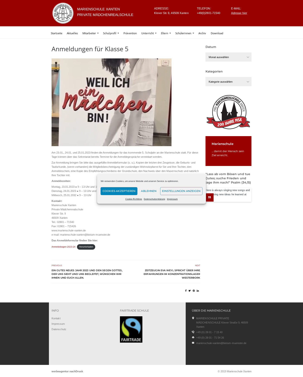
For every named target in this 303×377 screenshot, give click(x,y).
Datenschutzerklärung (154, 199)
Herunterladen (86, 247)
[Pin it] (194, 290)
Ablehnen (148, 191)
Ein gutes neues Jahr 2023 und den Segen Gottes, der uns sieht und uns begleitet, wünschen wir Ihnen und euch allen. (87, 274)
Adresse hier (239, 13)
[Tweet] (189, 290)
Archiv (202, 33)
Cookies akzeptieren (119, 191)
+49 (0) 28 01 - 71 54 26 (210, 337)
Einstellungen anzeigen (181, 191)
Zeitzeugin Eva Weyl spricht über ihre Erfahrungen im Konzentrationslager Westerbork (172, 274)
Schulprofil (109, 33)
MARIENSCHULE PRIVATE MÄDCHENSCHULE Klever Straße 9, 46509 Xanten (222, 322)
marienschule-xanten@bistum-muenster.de (221, 343)
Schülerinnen (183, 33)
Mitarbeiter (89, 33)
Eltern (164, 33)
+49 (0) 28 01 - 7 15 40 (209, 332)
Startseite (56, 33)
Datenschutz (59, 329)
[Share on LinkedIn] (198, 290)
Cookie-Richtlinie (133, 199)
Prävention (130, 33)
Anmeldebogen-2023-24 (63, 247)
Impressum (172, 199)
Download (217, 33)
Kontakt (56, 318)
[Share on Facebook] (186, 290)
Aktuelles (72, 33)
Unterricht (147, 33)
